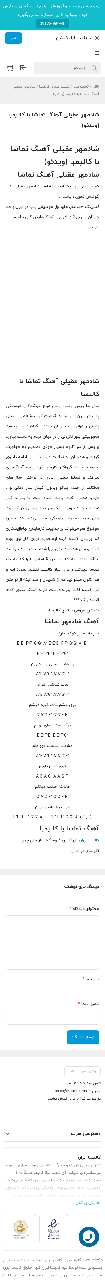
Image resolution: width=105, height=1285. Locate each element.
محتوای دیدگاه (84, 909)
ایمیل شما (88, 1004)
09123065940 (52, 23)
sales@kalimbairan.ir (72, 1091)
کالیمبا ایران (89, 840)
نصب (13, 38)
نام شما (91, 979)
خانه (95, 86)
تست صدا (81, 86)
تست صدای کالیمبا (54, 86)
